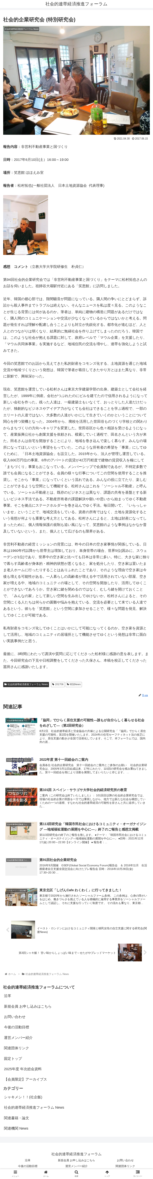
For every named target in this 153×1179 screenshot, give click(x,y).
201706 (59, 684)
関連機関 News (16, 1128)
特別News (75, 684)
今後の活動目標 (16, 1027)
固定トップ (13, 1059)
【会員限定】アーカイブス (25, 1079)
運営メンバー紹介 (18, 1038)
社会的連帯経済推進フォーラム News (28, 684)
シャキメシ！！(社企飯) (23, 1097)
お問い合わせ (15, 1017)
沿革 (7, 996)
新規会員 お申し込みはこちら (28, 1006)
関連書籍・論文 (16, 1118)
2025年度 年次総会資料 (23, 1069)
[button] (141, 657)
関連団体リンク (16, 1048)
